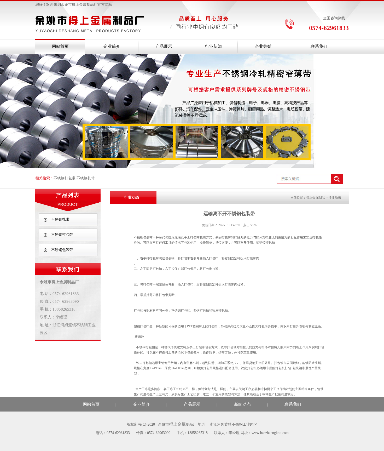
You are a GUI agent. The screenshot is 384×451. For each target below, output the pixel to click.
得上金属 (177, 424)
